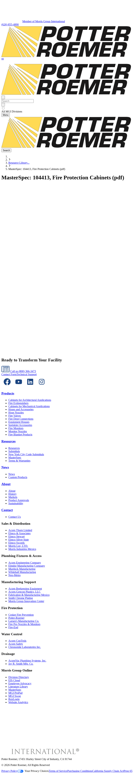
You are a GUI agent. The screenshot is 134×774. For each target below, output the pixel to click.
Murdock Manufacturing (21, 568)
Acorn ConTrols (17, 640)
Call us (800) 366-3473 (23, 371)
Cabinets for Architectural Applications (29, 400)
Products (7, 393)
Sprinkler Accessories (20, 425)
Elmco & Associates (19, 533)
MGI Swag (14, 696)
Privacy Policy (9, 770)
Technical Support (27, 374)
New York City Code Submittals (26, 454)
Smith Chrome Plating (20, 598)
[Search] (3, 105)
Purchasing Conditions (79, 770)
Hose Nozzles (16, 412)
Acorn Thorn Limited (20, 530)
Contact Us (14, 516)
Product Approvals (18, 500)
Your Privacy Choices (37, 770)
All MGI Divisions (11, 111)
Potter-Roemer (16, 617)
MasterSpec (14, 457)
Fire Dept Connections (20, 418)
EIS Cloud (14, 680)
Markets (12, 497)
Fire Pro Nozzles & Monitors (24, 624)
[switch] (3, 108)
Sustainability (15, 503)
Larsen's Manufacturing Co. (23, 621)
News (5, 467)
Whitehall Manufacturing (22, 572)
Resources (8, 441)
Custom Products (17, 477)
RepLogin (14, 699)
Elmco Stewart (16, 536)
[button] (2, 59)
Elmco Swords (16, 542)
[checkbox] (67, 108)
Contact (7, 510)
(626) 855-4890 (10, 24)
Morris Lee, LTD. (18, 545)
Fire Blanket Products (20, 434)
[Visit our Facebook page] (7, 386)
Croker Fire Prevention (21, 614)
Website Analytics (18, 702)
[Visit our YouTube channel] (18, 386)
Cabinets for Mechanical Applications (29, 406)
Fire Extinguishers (18, 403)
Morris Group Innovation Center (26, 601)
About (5, 484)
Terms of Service (58, 770)
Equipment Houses (18, 421)
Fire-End (13, 627)
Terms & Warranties (19, 460)
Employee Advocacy (19, 683)
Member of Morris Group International (43, 21)
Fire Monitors (15, 428)
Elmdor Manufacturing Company (26, 565)
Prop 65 (128, 770)
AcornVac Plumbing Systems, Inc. (27, 660)
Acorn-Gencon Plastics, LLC (24, 591)
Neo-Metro (14, 575)
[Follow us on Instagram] (41, 386)
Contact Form (9, 374)
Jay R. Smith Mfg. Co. (20, 663)
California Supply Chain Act (108, 770)
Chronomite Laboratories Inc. (24, 647)
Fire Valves (14, 415)
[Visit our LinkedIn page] (30, 386)
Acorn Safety (15, 643)
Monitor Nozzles (17, 431)
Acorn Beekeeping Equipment (25, 588)
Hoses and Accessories (21, 409)
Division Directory (18, 677)
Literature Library (18, 686)
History (12, 493)
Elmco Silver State (18, 539)
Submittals (14, 451)
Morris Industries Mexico (22, 549)
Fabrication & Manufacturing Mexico (29, 594)
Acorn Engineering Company (24, 562)
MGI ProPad (15, 692)
